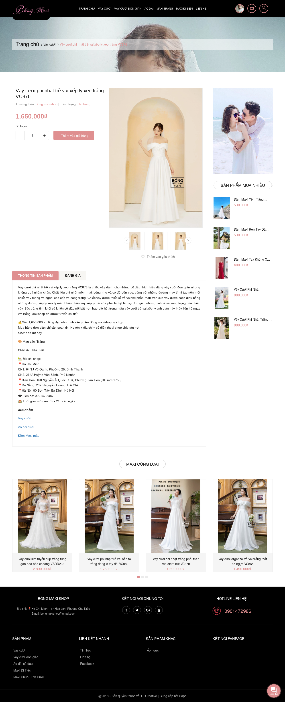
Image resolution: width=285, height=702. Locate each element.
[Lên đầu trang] (276, 674)
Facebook (87, 663)
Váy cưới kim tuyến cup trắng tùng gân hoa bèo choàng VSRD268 (42, 561)
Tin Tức (85, 650)
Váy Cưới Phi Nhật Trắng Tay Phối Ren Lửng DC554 (253, 319)
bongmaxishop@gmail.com (58, 613)
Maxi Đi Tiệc (22, 670)
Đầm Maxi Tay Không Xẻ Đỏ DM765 (251, 259)
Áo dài (149, 8)
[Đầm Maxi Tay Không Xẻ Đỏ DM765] (221, 268)
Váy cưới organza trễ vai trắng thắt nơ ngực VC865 (242, 561)
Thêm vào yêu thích (161, 256)
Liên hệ (201, 8)
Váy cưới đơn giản (127, 8)
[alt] (243, 131)
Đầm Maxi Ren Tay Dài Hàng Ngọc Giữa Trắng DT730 (250, 229)
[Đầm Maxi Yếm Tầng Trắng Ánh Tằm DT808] (221, 208)
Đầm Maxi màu (28, 435)
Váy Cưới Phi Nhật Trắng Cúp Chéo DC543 (251, 289)
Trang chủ (87, 8)
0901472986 (237, 610)
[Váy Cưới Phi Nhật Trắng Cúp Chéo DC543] (221, 298)
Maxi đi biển (184, 8)
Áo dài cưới (26, 427)
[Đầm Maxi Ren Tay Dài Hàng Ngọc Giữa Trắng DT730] (221, 238)
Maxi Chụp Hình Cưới (28, 677)
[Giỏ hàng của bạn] (251, 8)
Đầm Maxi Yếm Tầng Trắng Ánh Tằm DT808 (250, 199)
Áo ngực (153, 650)
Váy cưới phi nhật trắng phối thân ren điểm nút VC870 (176, 561)
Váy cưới (104, 8)
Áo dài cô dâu (23, 663)
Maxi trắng (165, 8)
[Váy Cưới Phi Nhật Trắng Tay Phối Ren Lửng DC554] (221, 328)
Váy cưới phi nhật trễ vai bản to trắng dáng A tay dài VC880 (109, 561)
